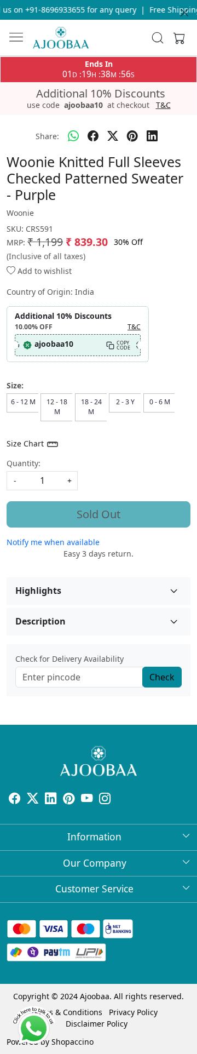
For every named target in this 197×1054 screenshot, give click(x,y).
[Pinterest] (69, 799)
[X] (32, 799)
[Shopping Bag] (176, 37)
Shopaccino (72, 1041)
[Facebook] (14, 799)
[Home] (60, 37)
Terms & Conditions (66, 1012)
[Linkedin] (51, 799)
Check (162, 677)
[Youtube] (87, 799)
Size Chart (26, 443)
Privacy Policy (133, 1012)
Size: (15, 385)
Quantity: (23, 463)
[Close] (184, 12)
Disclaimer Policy (97, 1023)
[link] (157, 38)
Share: (47, 136)
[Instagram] (105, 799)
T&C (163, 105)
